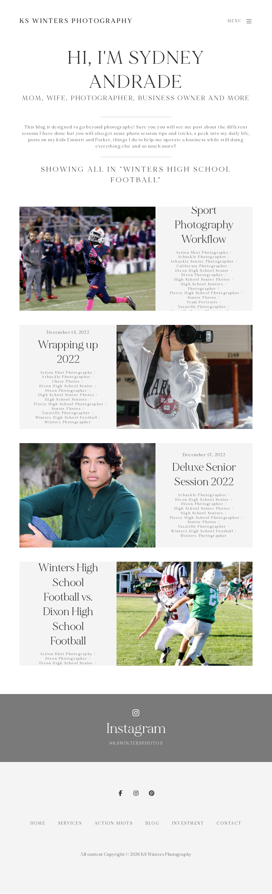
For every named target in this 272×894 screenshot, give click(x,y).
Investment (188, 823)
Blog (152, 823)
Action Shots (114, 823)
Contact (229, 823)
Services (70, 823)
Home (37, 823)
